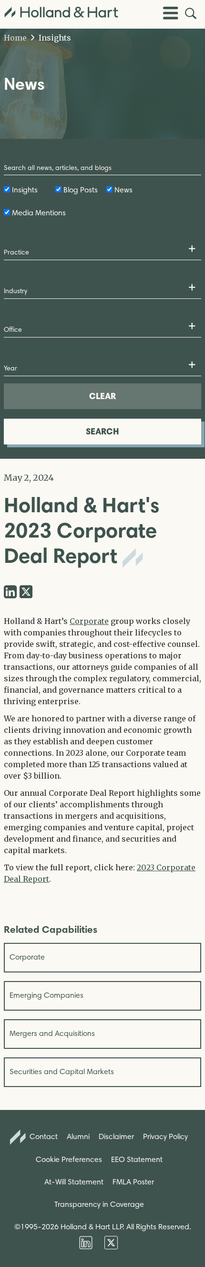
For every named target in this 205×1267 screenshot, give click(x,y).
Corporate (89, 621)
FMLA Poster (133, 1181)
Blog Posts (80, 189)
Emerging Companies (46, 995)
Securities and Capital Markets (62, 1071)
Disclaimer (116, 1136)
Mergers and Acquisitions (52, 1033)
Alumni (78, 1136)
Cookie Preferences (69, 1159)
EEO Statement (137, 1159)
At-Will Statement (73, 1181)
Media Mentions (39, 212)
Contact (43, 1136)
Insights (54, 37)
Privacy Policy (165, 1136)
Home (15, 37)
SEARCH (102, 431)
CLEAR (102, 396)
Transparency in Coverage (99, 1204)
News (123, 189)
